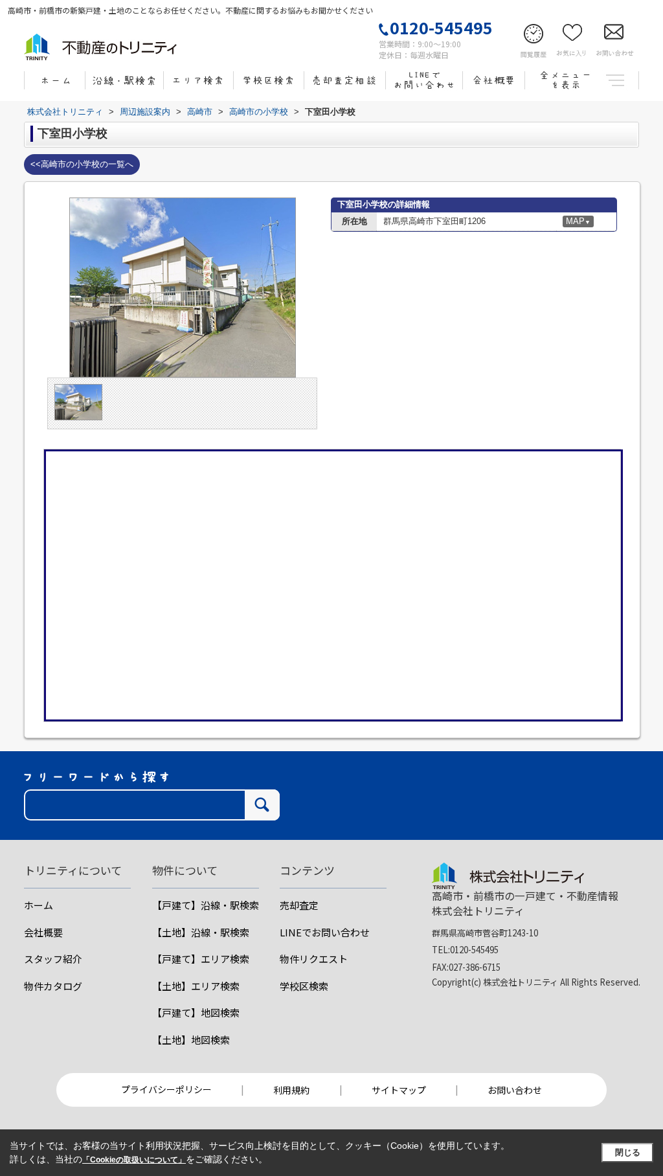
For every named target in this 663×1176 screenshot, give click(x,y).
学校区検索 (304, 986)
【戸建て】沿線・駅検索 (205, 905)
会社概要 (43, 932)
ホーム (38, 905)
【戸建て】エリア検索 (200, 959)
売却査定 (299, 905)
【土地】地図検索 (191, 1039)
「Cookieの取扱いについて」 (134, 1159)
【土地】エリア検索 (196, 986)
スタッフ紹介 (53, 959)
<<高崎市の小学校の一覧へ (81, 164)
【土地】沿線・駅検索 (200, 932)
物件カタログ (53, 986)
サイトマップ (399, 1089)
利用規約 (291, 1089)
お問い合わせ (515, 1089)
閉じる (627, 1152)
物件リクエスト (314, 959)
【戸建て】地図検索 (196, 1012)
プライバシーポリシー (166, 1089)
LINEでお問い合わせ (325, 932)
